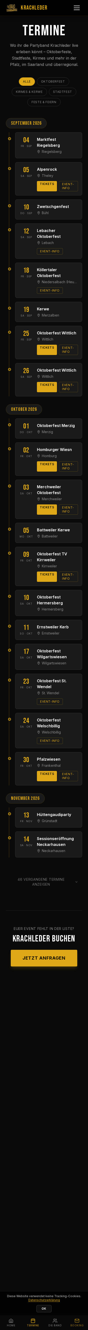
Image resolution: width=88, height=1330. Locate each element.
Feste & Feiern (44, 102)
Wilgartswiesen (54, 663)
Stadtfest (62, 92)
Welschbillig (51, 732)
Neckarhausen (53, 851)
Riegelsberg (52, 151)
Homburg (49, 456)
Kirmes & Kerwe (29, 92)
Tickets (47, 184)
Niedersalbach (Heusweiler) (60, 282)
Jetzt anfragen (44, 958)
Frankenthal (51, 765)
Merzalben (50, 315)
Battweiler (50, 536)
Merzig (47, 432)
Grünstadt (49, 821)
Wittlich (47, 339)
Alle (27, 81)
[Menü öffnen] (76, 7)
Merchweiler (52, 499)
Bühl (45, 213)
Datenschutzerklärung (44, 1300)
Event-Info (68, 186)
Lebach (48, 243)
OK (44, 1308)
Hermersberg (52, 609)
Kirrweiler (49, 566)
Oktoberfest (53, 81)
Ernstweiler (50, 633)
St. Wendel (50, 693)
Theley (47, 175)
